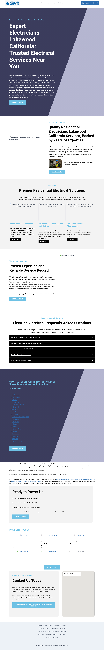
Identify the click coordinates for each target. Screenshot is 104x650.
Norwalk (15, 414)
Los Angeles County (60, 625)
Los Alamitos (16, 419)
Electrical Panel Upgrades (21, 224)
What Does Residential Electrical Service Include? (26, 337)
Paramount (16, 397)
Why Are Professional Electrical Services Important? (27, 343)
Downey (15, 436)
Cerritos (15, 409)
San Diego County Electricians (47, 634)
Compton (15, 434)
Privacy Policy (62, 634)
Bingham (15, 412)
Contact (60, 3)
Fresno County (47, 625)
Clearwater (16, 402)
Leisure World (17, 441)
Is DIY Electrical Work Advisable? (21, 360)
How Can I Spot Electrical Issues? (21, 355)
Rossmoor (15, 431)
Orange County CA (45, 628)
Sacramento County (44, 631)
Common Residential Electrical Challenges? (24, 349)
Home (43, 3)
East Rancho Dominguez (20, 417)
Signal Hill (15, 407)
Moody (14, 426)
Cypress (15, 439)
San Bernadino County (59, 631)
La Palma (15, 422)
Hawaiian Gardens (18, 405)
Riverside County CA (58, 628)
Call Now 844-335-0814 (90, 3)
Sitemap (48, 637)
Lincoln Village (17, 429)
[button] (52, 337)
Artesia (14, 400)
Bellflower (15, 395)
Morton (14, 424)
